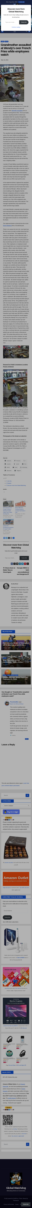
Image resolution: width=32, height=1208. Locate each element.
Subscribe (24, 22)
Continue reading (16, 27)
